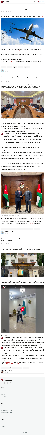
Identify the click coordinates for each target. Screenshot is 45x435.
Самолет (3, 67)
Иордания (26, 67)
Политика (3, 392)
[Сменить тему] (39, 2)
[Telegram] (6, 12)
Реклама (3, 426)
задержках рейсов (26, 57)
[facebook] (10, 383)
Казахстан (3, 229)
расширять (31, 223)
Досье (34, 4)
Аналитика (3, 394)
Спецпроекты (29, 4)
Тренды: (2, 4)
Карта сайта (3, 421)
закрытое (18, 55)
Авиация (9, 67)
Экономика (3, 396)
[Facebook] (8, 12)
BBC (42, 16)
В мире (2, 398)
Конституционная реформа (20, 4)
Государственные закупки (6, 414)
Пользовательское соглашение (7, 405)
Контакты (3, 424)
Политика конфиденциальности (7, 408)
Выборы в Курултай (6, 367)
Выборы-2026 (8, 4)
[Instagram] (1, 12)
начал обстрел (19, 50)
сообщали (8, 362)
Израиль (20, 67)
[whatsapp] (4, 12)
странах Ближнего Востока (12, 363)
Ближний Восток (17, 367)
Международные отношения (25, 229)
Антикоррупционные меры (6, 412)
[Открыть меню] (43, 2)
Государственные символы (6, 410)
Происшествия (4, 389)
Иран (15, 67)
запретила (12, 61)
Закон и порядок (40, 4)
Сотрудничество (12, 229)
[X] (10, 12)
